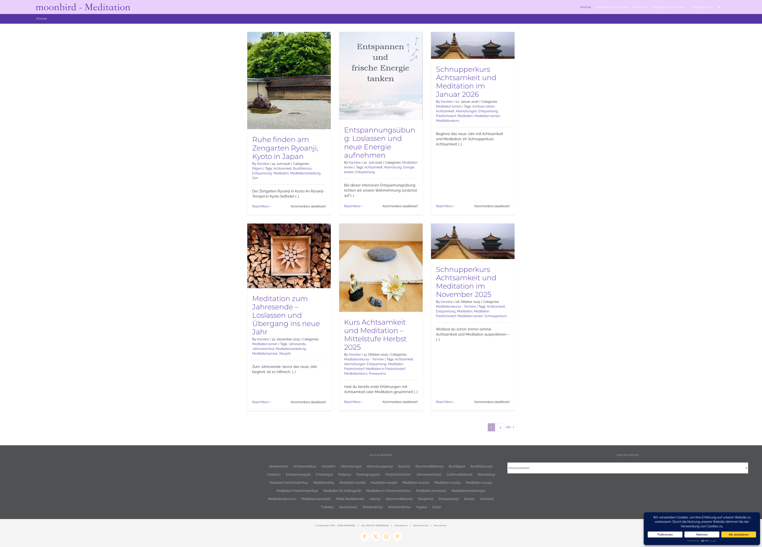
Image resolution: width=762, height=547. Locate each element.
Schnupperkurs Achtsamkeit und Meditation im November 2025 (466, 282)
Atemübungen (466, 111)
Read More (260, 206)
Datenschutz (420, 525)
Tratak (327, 507)
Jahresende (297, 344)
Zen (255, 178)
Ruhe (469, 499)
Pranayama (377, 373)
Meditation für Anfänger (342, 491)
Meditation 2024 (479, 483)
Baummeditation (429, 466)
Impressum (401, 525)
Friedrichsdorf (446, 116)
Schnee (487, 499)
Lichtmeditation (459, 474)
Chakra (273, 474)
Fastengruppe (368, 474)
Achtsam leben (483, 106)
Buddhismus (302, 168)
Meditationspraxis (265, 353)
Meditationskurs (447, 121)
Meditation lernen (448, 106)
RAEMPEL (350, 525)
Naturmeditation (399, 499)
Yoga (421, 507)
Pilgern (257, 168)
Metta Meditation (350, 499)
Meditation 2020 (416, 483)
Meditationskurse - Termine (364, 359)
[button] (719, 7)
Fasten (344, 474)
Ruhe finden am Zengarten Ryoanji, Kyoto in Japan (285, 147)
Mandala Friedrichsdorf (288, 483)
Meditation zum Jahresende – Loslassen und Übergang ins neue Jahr (286, 315)
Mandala (486, 474)
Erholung (324, 474)
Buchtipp (457, 466)
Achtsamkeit (282, 168)
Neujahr (285, 353)
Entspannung (262, 173)
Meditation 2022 (447, 483)
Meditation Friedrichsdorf (297, 491)
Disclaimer (440, 525)
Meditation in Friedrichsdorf (385, 369)
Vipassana (348, 507)
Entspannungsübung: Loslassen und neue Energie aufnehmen (379, 142)
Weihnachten (399, 507)
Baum (404, 466)
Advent (328, 466)
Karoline (263, 164)
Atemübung (393, 167)
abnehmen (278, 466)
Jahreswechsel (263, 349)
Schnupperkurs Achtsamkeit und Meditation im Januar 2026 (466, 82)
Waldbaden (372, 507)
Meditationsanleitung (305, 173)
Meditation (281, 173)
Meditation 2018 (352, 483)
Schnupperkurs (495, 316)
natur (374, 499)
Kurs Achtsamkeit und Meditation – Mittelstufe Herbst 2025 (375, 334)
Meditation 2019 (384, 483)
